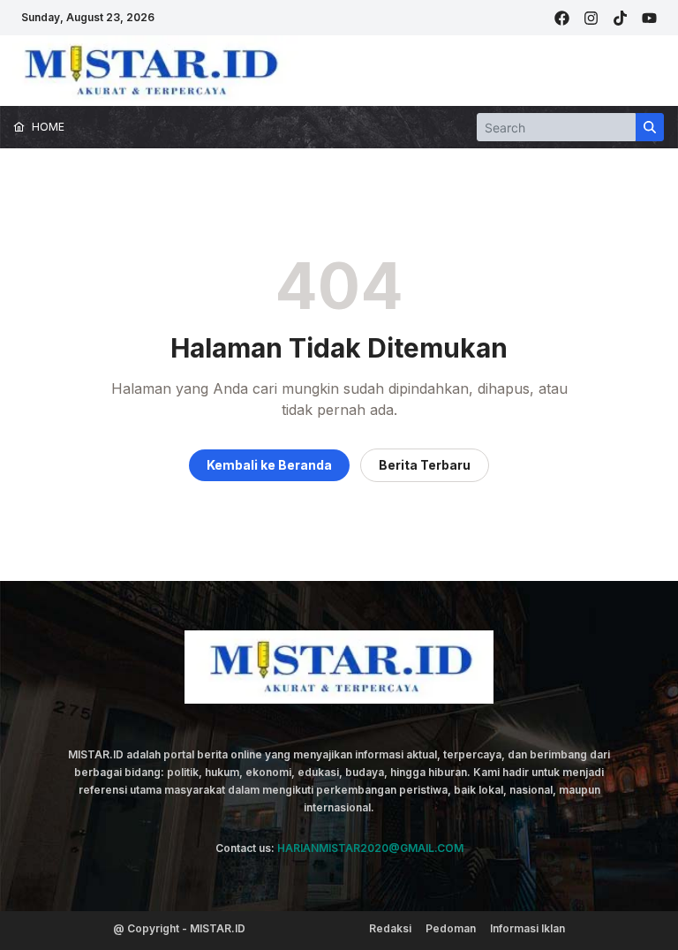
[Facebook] (561, 18)
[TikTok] (620, 18)
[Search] (650, 127)
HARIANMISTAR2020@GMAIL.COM (370, 848)
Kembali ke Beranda (269, 464)
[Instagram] (591, 18)
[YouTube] (649, 18)
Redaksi (390, 928)
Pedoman (451, 928)
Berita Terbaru (425, 464)
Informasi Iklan (527, 928)
